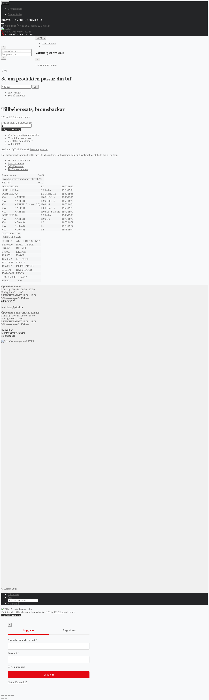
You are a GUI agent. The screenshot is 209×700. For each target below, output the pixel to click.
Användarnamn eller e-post (29, 640)
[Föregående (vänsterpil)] (2, 698)
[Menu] (2, 23)
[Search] (3, 47)
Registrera (69, 630)
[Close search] (3, 58)
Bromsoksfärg (15, 8)
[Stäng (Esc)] (12, 695)
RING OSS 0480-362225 (17, 31)
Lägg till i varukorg (11, 129)
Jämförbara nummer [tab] (18, 169)
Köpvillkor (7, 330)
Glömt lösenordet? (17, 682)
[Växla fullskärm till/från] (6, 695)
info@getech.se (15, 307)
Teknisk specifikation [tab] (19, 160)
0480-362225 (8, 301)
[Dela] (9, 695)
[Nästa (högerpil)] (6, 698)
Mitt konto (13, 594)
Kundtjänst (10, 25)
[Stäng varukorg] (37, 59)
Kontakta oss (8, 335)
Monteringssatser (39, 149)
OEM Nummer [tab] (16, 166)
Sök (35, 87)
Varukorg (13, 603)
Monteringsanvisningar (13, 332)
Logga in (28, 630)
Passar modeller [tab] (16, 163)
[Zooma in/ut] (2, 695)
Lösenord (20, 653)
